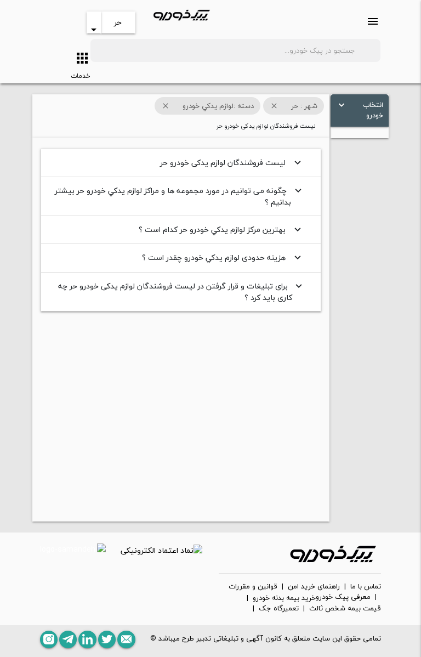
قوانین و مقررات (253, 586)
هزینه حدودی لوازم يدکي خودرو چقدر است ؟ (223, 257)
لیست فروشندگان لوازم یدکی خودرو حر (232, 162)
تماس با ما (365, 586)
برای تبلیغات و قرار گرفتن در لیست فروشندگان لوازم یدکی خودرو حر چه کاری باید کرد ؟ (181, 291)
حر (118, 22)
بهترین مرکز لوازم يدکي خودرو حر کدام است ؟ (221, 229)
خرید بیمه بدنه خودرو (284, 598)
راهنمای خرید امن (314, 586)
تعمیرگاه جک (279, 608)
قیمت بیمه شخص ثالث (345, 608)
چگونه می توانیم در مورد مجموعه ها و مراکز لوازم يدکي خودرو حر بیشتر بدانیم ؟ (179, 196)
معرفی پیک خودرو (343, 597)
